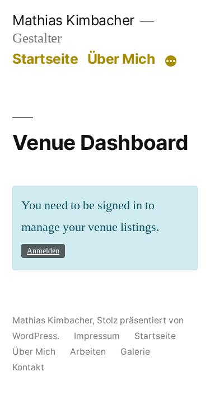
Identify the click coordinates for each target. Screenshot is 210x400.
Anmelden (43, 251)
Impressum (97, 336)
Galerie (135, 351)
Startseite (45, 58)
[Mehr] (171, 61)
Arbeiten (88, 351)
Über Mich (121, 58)
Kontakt (28, 367)
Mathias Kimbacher (73, 20)
